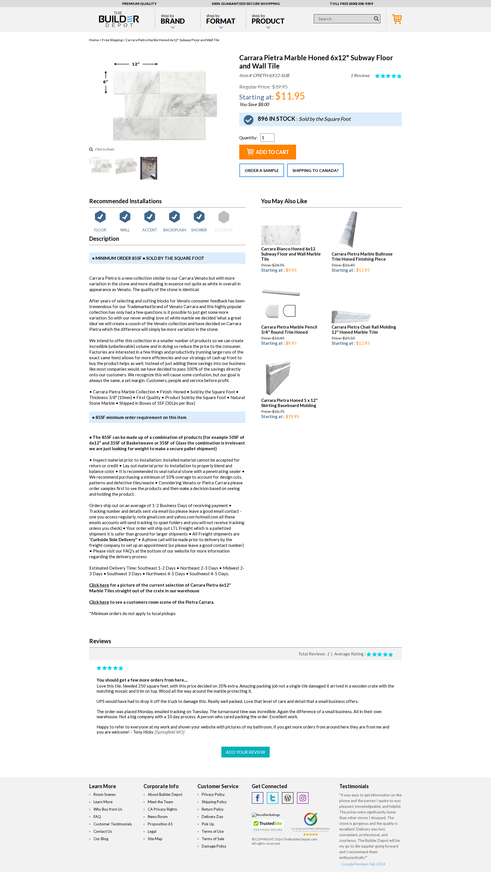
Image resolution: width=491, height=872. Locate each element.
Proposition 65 (160, 824)
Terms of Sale (213, 838)
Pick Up (208, 824)
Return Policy (213, 809)
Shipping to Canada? (315, 170)
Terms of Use (213, 831)
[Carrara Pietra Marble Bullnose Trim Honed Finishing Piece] (345, 249)
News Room (158, 816)
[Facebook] (257, 798)
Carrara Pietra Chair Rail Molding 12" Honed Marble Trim (364, 329)
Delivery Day (212, 816)
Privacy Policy (213, 794)
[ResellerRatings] (266, 815)
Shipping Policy (214, 802)
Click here (99, 584)
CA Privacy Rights (162, 809)
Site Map (155, 838)
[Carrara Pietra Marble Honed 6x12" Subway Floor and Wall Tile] (160, 140)
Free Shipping (112, 40)
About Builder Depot (165, 794)
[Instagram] (303, 798)
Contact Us (102, 831)
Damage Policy (214, 846)
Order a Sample (262, 170)
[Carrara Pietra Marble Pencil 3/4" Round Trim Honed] (281, 322)
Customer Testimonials (112, 824)
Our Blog (100, 838)
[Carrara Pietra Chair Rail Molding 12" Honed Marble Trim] (351, 322)
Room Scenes (104, 794)
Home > (95, 40)
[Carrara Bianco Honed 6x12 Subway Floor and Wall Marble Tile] (281, 244)
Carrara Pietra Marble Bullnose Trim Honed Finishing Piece (362, 256)
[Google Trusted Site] (310, 835)
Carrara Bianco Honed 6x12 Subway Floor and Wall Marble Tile (291, 253)
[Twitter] (272, 798)
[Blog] (288, 798)
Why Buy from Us (107, 809)
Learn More (103, 802)
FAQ (97, 816)
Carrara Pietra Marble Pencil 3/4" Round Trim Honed (289, 329)
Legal (152, 831)
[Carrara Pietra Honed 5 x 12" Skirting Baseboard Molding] (277, 395)
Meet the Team (160, 802)
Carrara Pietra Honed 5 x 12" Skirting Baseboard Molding (289, 403)
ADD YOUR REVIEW (245, 752)
